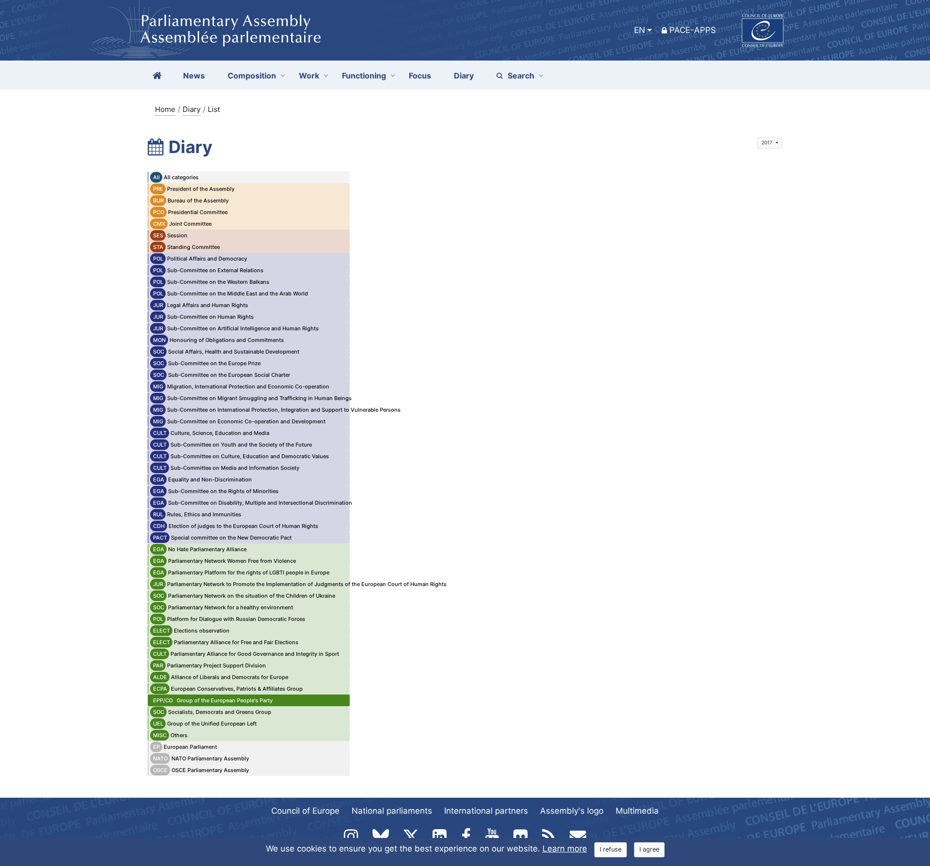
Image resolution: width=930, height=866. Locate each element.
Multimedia (637, 811)
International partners (486, 811)
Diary (192, 109)
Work (309, 75)
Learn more (564, 848)
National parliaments (392, 811)
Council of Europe (305, 811)
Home (165, 109)
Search (521, 75)
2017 (767, 142)
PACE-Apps (692, 30)
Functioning (364, 75)
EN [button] (639, 30)
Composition (252, 75)
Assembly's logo (572, 811)
